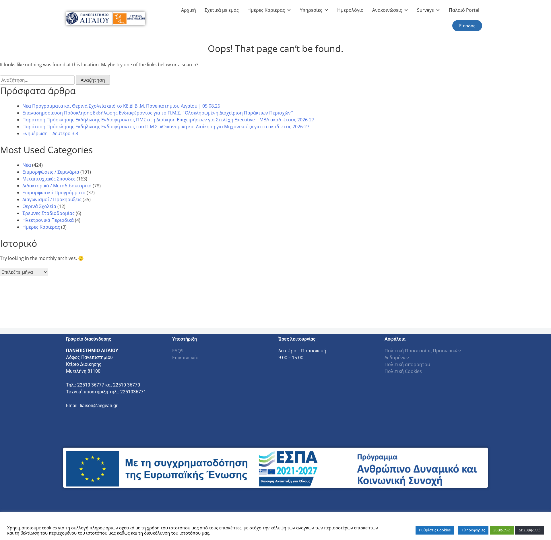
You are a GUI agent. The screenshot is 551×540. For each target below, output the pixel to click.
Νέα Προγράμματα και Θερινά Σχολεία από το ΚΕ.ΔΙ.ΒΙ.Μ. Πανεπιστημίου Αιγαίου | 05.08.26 (121, 106)
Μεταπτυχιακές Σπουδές (48, 179)
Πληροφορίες (473, 530)
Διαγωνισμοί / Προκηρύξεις (52, 199)
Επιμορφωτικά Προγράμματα (54, 192)
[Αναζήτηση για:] (38, 80)
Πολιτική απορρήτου (407, 364)
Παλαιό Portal (464, 10)
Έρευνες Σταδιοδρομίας (48, 213)
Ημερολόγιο (350, 10)
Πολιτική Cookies (403, 371)
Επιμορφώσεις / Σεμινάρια (50, 172)
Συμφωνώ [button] (501, 530)
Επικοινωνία (185, 357)
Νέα (26, 165)
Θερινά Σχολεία (39, 206)
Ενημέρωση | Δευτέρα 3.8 (50, 133)
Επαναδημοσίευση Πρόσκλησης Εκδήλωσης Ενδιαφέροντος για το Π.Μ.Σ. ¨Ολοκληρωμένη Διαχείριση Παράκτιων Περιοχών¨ (157, 113)
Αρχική (188, 10)
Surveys (425, 10)
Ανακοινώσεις (387, 10)
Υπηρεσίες (311, 10)
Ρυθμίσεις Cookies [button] (435, 530)
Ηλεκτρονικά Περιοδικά (48, 220)
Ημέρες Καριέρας (266, 10)
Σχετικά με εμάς (222, 10)
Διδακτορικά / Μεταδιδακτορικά (57, 185)
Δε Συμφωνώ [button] (529, 530)
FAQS (177, 350)
